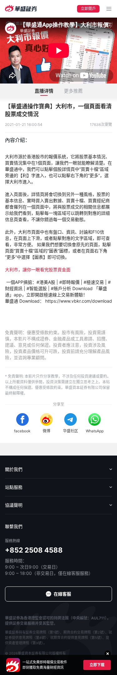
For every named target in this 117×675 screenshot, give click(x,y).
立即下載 (97, 664)
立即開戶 (88, 8)
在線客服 (62, 594)
